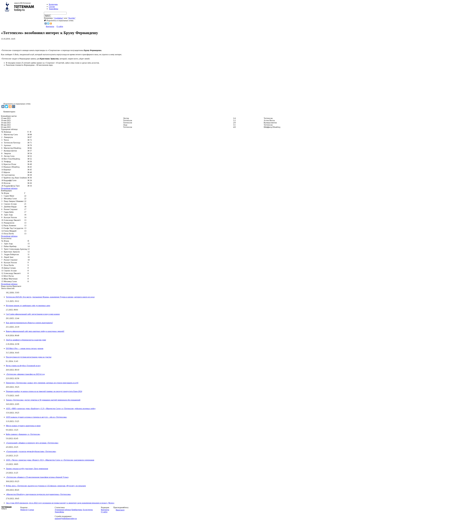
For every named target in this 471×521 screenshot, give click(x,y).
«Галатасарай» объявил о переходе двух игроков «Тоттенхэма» (32, 443)
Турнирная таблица (63, 510)
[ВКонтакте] (45, 23)
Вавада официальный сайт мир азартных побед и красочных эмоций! (35, 331)
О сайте (60, 26)
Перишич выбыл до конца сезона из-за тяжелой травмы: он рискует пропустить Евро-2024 (44, 391)
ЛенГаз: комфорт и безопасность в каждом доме (26, 340)
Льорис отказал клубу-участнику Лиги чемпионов (27, 469)
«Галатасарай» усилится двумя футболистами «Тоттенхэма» (31, 451)
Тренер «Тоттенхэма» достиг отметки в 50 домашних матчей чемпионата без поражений (43, 400)
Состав (52, 7)
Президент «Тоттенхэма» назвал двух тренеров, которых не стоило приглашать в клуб (42, 383)
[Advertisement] (29, 43)
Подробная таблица (9, 188)
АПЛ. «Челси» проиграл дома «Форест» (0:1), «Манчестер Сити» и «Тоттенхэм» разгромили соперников (50, 460)
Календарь (53, 4)
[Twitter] (48, 23)
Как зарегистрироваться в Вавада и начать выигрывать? (29, 323)
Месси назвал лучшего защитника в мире (23, 426)
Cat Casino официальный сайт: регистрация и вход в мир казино (33, 314)
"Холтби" (72, 18)
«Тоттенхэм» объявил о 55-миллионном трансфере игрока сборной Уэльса (37, 477)
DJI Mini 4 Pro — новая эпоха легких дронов (24, 348)
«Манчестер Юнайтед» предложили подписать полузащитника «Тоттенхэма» (38, 494)
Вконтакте (120, 510)
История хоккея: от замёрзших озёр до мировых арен (28, 306)
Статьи (31, 510)
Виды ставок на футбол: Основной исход (23, 366)
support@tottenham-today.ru (66, 518)
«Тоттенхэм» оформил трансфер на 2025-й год (25, 374)
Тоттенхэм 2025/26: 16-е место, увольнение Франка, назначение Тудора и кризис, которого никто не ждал (50, 297)
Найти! (47, 16)
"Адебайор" (58, 18)
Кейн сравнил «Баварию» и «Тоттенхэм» (23, 434)
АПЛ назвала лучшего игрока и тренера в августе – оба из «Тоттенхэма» (36, 417)
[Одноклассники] (51, 23)
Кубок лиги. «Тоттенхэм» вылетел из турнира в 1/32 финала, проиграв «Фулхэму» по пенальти (46, 486)
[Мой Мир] (13, 106)
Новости (24, 510)
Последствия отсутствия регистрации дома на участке (28, 357)
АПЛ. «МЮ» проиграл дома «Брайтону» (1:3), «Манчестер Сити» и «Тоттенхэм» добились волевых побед (50, 408)
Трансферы (53, 9)
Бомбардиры (77, 510)
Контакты (50, 26)
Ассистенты (88, 510)
